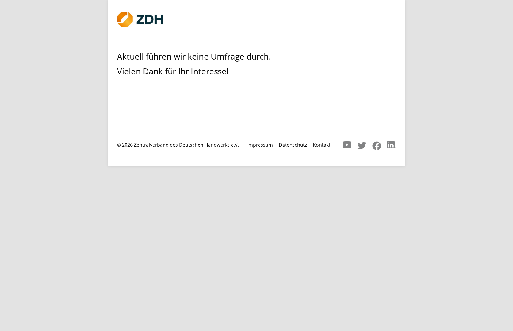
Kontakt (321, 145)
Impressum (260, 145)
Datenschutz (293, 145)
